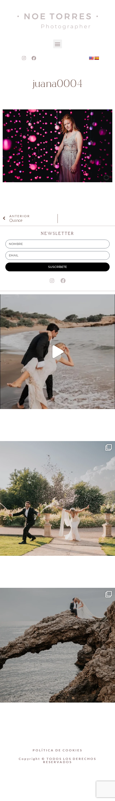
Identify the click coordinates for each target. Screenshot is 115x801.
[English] (91, 58)
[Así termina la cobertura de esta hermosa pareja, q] (57, 645)
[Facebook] (33, 57)
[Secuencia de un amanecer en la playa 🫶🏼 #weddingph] (57, 351)
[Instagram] (23, 57)
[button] (57, 43)
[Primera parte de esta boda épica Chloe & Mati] (57, 498)
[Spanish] (96, 58)
